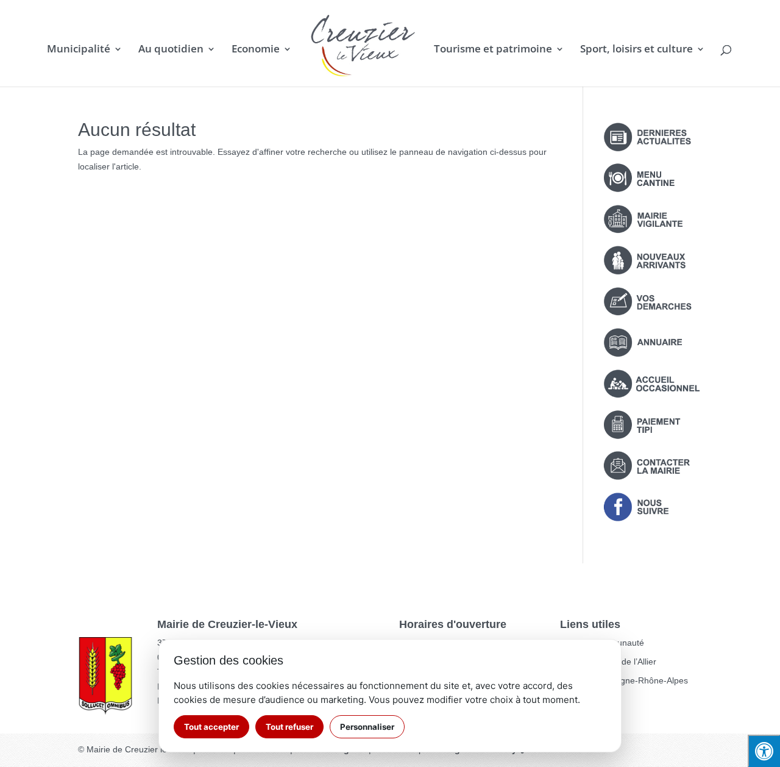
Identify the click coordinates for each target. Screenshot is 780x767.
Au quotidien (171, 50)
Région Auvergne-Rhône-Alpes (628, 680)
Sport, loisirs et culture (636, 50)
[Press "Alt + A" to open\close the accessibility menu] (764, 751)
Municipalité (78, 50)
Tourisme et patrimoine (493, 50)
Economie (256, 50)
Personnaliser (367, 727)
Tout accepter (211, 727)
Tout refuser (289, 727)
